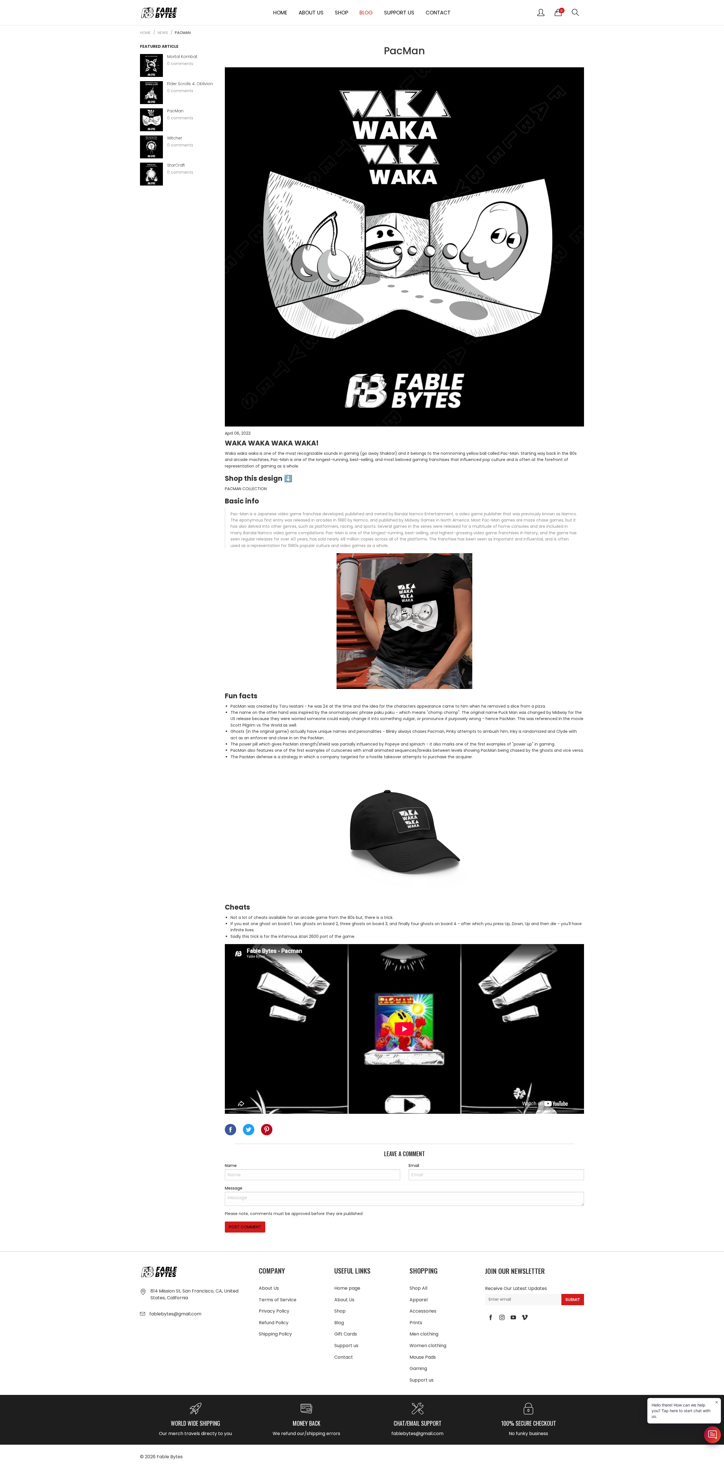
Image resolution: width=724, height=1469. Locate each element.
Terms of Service (277, 1299)
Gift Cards (345, 1334)
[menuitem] (280, 12)
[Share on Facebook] (230, 1129)
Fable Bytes (170, 1456)
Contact (438, 12)
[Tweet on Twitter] (248, 1129)
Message (233, 1188)
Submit (572, 1299)
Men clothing (424, 1334)
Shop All (418, 1288)
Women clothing (428, 1345)
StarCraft (176, 165)
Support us (399, 12)
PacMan (175, 111)
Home (280, 12)
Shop (341, 12)
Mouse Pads (423, 1357)
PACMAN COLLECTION (246, 489)
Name (231, 1165)
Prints (416, 1322)
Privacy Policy (274, 1311)
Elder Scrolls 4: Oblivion (190, 84)
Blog (366, 12)
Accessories (423, 1311)
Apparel (419, 1299)
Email (414, 1165)
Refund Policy (273, 1322)
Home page (347, 1288)
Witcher (174, 138)
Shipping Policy (275, 1334)
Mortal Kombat (182, 56)
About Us (311, 12)
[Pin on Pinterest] (266, 1129)
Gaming (418, 1368)
